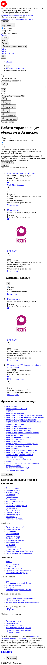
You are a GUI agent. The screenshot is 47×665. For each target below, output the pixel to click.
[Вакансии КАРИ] (26, 235)
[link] (5, 43)
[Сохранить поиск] (3, 90)
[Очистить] (4, 84)
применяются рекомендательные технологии (21, 637)
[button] (3, 49)
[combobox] (12, 78)
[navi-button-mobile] (3, 57)
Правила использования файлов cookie (17, 19)
